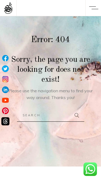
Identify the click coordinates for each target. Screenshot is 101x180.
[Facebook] (5, 58)
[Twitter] (5, 68)
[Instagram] (5, 79)
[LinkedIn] (5, 90)
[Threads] (5, 121)
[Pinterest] (5, 111)
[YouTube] (5, 100)
